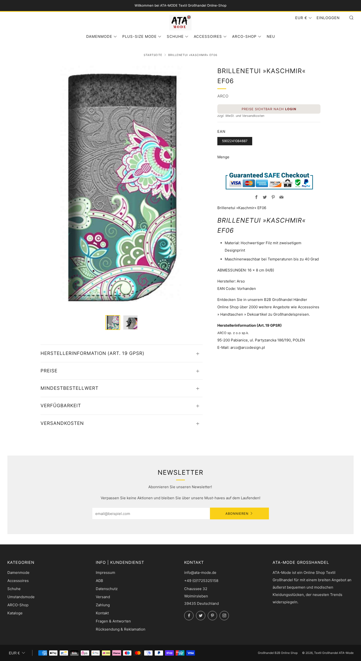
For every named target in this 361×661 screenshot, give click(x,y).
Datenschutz (107, 588)
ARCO (222, 96)
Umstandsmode (21, 596)
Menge (223, 157)
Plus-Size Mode (139, 36)
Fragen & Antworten (113, 621)
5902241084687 (235, 141)
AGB (99, 580)
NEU (271, 36)
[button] (112, 322)
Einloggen (328, 17)
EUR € (301, 17)
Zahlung (103, 605)
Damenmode (99, 36)
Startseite (153, 55)
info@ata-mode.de (200, 572)
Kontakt (102, 613)
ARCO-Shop (244, 36)
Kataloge (15, 613)
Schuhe (175, 36)
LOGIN (290, 109)
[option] (121, 187)
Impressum (105, 572)
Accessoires (208, 36)
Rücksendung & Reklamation (120, 629)
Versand (103, 596)
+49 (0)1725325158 (201, 580)
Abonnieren (237, 513)
